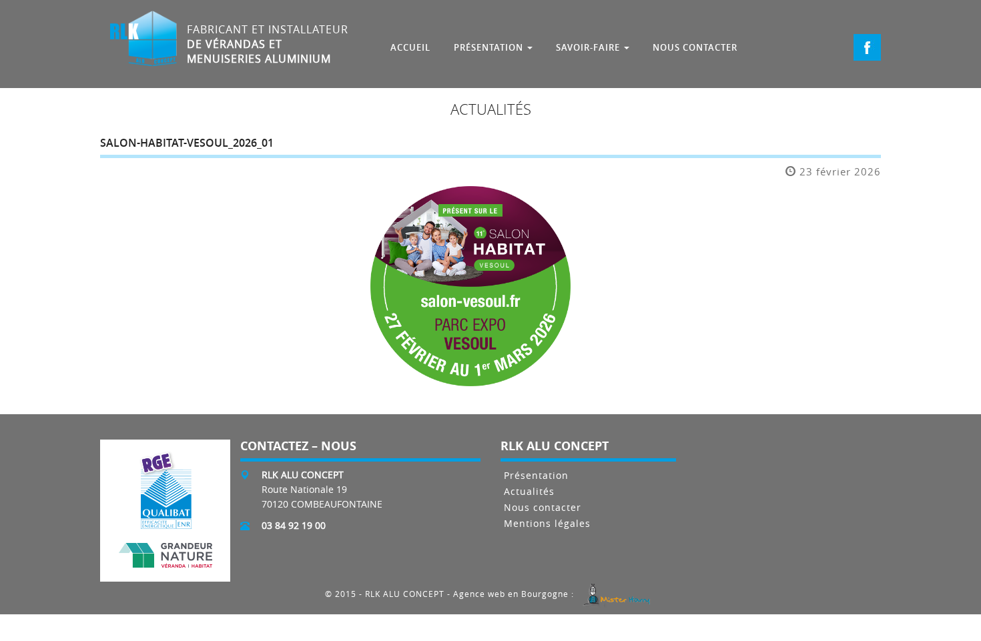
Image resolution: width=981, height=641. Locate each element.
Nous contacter (542, 508)
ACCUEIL (410, 47)
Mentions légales (547, 524)
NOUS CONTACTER (695, 47)
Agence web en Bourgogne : (515, 594)
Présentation (536, 476)
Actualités (529, 492)
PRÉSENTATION (490, 47)
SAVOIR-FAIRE (589, 47)
